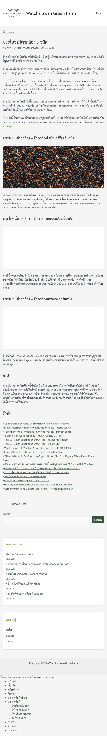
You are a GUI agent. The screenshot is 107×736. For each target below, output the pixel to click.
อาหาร (8, 47)
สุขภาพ (10, 635)
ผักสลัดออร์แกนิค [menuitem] (20, 705)
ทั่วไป (9, 629)
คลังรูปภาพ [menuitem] (14, 689)
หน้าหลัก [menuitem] (12, 681)
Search (6, 513)
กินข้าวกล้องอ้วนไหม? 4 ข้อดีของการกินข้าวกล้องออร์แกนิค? (37, 564)
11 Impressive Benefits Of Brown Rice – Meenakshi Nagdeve (36, 423)
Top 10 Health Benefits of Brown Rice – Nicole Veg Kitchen (36, 439)
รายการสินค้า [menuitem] (14, 701)
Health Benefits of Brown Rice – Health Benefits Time (33, 451)
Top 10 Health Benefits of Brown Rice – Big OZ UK (31, 443)
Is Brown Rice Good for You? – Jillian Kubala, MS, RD (32, 435)
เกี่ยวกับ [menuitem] (12, 685)
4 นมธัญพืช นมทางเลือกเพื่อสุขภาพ (24, 593)
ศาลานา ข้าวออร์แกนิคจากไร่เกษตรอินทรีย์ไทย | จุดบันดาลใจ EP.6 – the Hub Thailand (49, 464)
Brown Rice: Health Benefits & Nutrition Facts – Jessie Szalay (37, 427)
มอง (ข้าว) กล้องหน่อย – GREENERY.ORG (25, 476)
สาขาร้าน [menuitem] (12, 722)
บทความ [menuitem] (12, 730)
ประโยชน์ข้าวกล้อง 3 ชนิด (19, 554)
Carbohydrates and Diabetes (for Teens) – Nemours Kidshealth (38, 488)
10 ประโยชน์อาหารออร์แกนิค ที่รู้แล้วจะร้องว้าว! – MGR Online (36, 472)
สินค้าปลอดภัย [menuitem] (18, 718)
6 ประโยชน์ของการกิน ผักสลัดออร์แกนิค (27, 573)
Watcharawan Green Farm (51, 13)
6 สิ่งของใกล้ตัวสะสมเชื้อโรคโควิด (23, 583)
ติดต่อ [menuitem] (11, 693)
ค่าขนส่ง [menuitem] (12, 726)
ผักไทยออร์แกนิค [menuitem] (20, 709)
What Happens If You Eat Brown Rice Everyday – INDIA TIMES (37, 447)
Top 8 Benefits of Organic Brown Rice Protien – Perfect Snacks (38, 431)
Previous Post (16, 503)
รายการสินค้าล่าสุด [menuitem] (17, 697)
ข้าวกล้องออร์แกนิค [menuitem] (21, 714)
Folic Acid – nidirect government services (26, 480)
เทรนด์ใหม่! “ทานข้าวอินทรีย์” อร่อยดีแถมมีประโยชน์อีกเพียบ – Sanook (42, 468)
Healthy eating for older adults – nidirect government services (38, 484)
